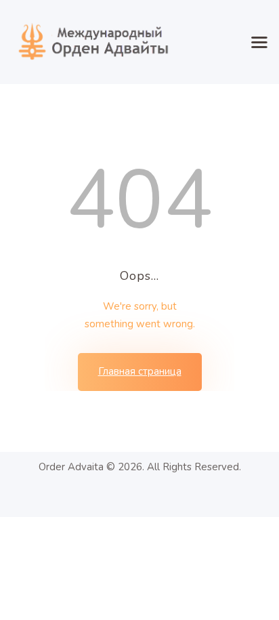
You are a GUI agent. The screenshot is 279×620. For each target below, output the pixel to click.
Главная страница (139, 371)
